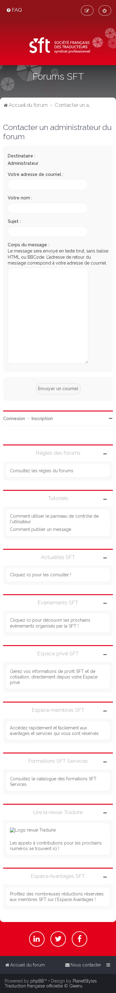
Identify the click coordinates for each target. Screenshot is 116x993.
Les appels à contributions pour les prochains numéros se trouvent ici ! (56, 846)
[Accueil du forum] (58, 46)
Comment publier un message (40, 529)
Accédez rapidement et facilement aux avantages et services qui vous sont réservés (54, 730)
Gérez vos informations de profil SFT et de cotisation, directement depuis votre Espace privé (53, 677)
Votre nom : (20, 197)
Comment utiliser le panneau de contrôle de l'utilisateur (54, 519)
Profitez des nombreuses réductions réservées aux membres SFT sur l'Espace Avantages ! (57, 896)
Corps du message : (28, 244)
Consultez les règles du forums (41, 470)
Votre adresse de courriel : (35, 174)
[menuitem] (14, 10)
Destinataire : (21, 155)
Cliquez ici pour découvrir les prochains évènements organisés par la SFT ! (50, 623)
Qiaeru (75, 985)
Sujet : (14, 221)
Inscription (42, 418)
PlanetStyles (85, 980)
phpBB (37, 980)
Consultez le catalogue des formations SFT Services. (53, 781)
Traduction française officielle (34, 985)
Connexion (14, 418)
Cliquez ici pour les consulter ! (40, 574)
